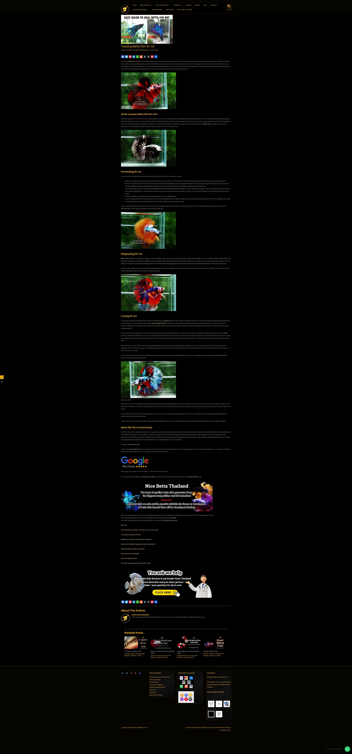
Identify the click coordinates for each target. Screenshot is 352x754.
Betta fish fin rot (134, 61)
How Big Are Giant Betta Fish (188, 652)
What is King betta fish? (129, 558)
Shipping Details (155, 680)
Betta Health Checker (184, 10)
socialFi (194, 477)
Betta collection (162, 5)
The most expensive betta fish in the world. (136, 563)
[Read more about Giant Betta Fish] (215, 643)
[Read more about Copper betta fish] (136, 643)
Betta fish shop (145, 5)
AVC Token (172, 518)
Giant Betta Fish (210, 651)
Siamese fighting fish (159, 323)
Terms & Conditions (156, 685)
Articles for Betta (127, 50)
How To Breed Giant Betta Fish (163, 652)
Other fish (176, 5)
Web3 (190, 477)
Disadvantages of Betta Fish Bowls (133, 549)
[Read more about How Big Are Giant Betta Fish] (189, 643)
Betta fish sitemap (156, 695)
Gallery (197, 5)
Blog (205, 5)
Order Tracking (157, 10)
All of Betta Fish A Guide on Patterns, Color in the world (139, 530)
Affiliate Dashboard (139, 10)
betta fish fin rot (135, 449)
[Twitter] (127, 673)
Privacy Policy (154, 682)
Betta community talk (157, 687)
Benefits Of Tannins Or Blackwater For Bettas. (136, 539)
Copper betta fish (132, 651)
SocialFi (221, 692)
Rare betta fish (134, 444)
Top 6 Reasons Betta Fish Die (131, 535)
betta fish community (169, 520)
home (134, 5)
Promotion (170, 10)
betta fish (206, 124)
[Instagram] (131, 673)
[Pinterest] (135, 673)
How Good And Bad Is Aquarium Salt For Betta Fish (138, 544)
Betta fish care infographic (130, 554)
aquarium (167, 321)
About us (153, 690)
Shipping (188, 5)
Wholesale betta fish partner (159, 677)
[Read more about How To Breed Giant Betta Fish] (163, 643)
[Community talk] (139, 673)
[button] (347, 749)
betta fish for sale (148, 477)
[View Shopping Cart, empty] (229, 7)
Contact (214, 5)
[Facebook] (122, 673)
